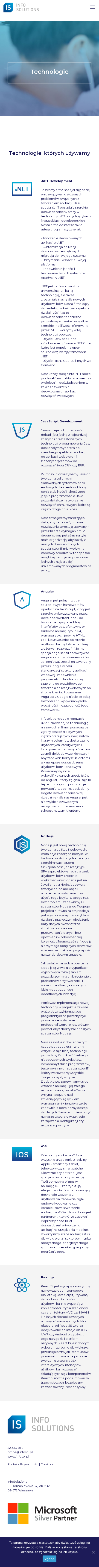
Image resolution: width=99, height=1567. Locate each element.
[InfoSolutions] (21, 7)
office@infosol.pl (20, 1452)
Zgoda (49, 1559)
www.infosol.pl (18, 1456)
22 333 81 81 (16, 1447)
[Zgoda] (93, 1552)
